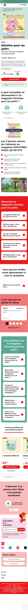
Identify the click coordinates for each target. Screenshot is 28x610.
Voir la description (6, 68)
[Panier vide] (26, 5)
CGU (10, 586)
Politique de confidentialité (19, 588)
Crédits (20, 589)
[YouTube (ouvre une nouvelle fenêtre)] (17, 547)
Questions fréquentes (14, 559)
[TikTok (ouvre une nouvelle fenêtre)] (25, 547)
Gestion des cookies (6, 588)
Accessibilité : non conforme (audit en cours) (13, 590)
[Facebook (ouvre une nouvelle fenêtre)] (10, 547)
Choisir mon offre (14, 79)
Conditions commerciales (11, 589)
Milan (2, 578)
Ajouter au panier (13, 467)
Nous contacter (14, 563)
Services (3, 572)
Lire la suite (5, 536)
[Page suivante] (24, 323)
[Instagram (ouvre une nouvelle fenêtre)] (2, 547)
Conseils (3, 575)
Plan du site (14, 592)
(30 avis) (12, 58)
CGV (6, 586)
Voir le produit (13, 470)
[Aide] (19, 5)
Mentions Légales (17, 586)
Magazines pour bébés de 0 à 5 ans (12, 9)
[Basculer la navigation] (1, 5)
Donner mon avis (13, 327)
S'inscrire (21, 529)
